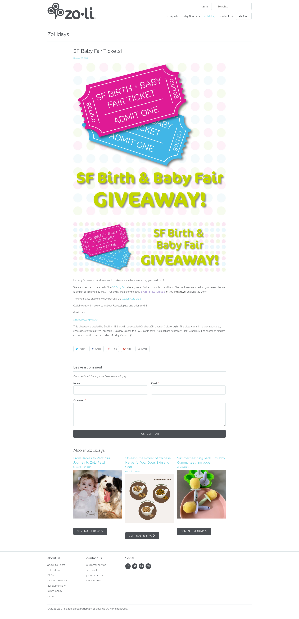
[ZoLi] (71, 13)
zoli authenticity (56, 585)
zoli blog (209, 16)
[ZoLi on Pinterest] (134, 566)
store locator (93, 580)
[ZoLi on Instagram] (141, 566)
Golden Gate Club (131, 298)
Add (129, 349)
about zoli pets (56, 565)
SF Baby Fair (119, 287)
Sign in (204, 7)
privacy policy (94, 575)
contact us (226, 16)
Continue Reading (89, 531)
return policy (54, 590)
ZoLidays (58, 34)
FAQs (50, 575)
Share (98, 349)
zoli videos (53, 570)
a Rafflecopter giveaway (85, 319)
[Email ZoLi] (148, 566)
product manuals (57, 580)
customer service (96, 565)
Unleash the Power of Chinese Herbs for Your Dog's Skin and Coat (148, 462)
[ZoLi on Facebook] (128, 566)
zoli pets (172, 16)
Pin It (114, 349)
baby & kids (190, 16)
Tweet (82, 349)
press (50, 596)
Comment (79, 400)
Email (144, 349)
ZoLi (59, 608)
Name (77, 383)
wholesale (92, 570)
